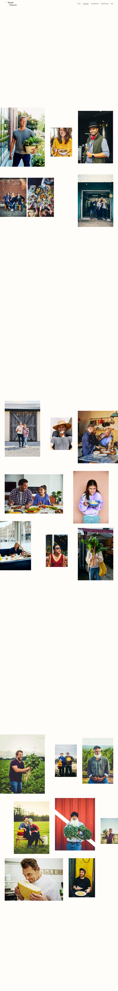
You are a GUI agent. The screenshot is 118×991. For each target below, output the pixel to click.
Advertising (104, 4)
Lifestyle (86, 4)
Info (112, 4)
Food (78, 4)
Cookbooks (95, 4)
